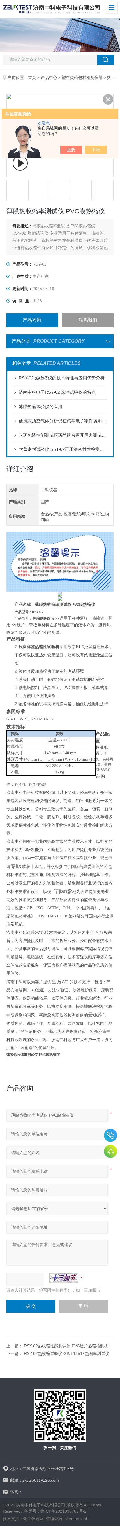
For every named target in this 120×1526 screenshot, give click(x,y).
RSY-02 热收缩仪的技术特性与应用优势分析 (62, 377)
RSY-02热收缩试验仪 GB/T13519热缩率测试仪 (66, 1353)
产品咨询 (32, 320)
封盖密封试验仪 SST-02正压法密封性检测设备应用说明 (63, 449)
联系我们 (88, 320)
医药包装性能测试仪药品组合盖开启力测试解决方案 (63, 435)
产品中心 (49, 77)
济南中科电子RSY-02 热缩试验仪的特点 (57, 392)
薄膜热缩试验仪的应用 (40, 406)
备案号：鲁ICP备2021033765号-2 (55, 1511)
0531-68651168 (110, 1135)
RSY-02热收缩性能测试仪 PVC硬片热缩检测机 (66, 1346)
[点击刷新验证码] (63, 1278)
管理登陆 (54, 1518)
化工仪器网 (33, 1518)
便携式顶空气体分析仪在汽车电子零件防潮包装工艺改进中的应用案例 (63, 420)
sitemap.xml (76, 1518)
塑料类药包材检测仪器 (82, 77)
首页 (32, 77)
